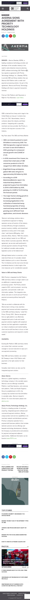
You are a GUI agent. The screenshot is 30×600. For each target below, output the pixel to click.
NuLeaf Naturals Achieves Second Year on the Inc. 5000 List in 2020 (22, 469)
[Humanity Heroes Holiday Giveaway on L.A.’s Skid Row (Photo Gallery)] (15, 557)
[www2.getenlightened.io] (15, 5)
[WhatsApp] (14, 36)
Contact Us (20, 595)
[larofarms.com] (15, 504)
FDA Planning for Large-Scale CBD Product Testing (8, 468)
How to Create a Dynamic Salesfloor (13, 542)
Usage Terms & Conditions (10, 593)
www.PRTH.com (12, 438)
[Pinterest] (10, 36)
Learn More (19, 97)
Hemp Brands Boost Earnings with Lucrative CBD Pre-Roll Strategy (12, 585)
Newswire (4, 32)
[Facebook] (3, 36)
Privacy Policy (22, 593)
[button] (2, 8)
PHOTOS (5, 546)
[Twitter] (6, 36)
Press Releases (5, 15)
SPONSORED (7, 567)
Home (3, 12)
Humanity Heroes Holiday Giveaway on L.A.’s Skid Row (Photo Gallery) (13, 561)
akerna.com (5, 401)
